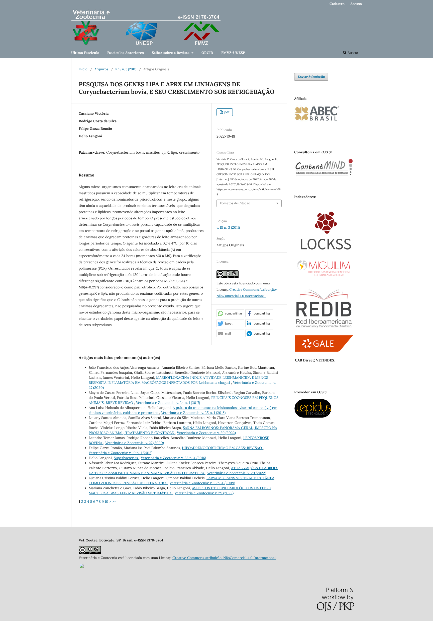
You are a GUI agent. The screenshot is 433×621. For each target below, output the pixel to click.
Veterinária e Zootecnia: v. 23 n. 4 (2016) (173, 458)
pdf (226, 112)
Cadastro (337, 4)
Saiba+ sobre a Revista (171, 52)
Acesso (356, 4)
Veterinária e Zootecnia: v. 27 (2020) (134, 443)
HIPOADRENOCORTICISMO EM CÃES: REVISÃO (222, 448)
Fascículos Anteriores (125, 52)
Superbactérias (126, 458)
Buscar (352, 52)
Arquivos (101, 69)
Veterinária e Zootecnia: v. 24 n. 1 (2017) (168, 402)
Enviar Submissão (311, 77)
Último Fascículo (85, 52)
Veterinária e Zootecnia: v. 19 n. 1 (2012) (120, 453)
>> (114, 501)
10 (106, 501)
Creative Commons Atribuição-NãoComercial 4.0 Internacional (224, 557)
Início (83, 69)
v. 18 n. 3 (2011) (125, 69)
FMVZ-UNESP (233, 52)
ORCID (207, 52)
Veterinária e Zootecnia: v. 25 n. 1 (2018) (193, 412)
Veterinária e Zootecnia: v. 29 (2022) (206, 432)
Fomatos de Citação (235, 203)
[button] (230, 313)
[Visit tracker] (82, 566)
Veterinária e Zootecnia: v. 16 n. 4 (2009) (202, 483)
